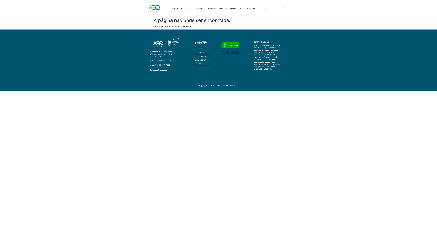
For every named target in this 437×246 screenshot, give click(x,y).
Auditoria (199, 8)
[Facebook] (228, 52)
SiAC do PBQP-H (201, 60)
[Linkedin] (232, 52)
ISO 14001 (201, 52)
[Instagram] (223, 52)
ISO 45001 (202, 56)
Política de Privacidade (158, 70)
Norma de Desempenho (228, 8)
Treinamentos (211, 8)
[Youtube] (237, 52)
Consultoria (185, 8)
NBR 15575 (201, 64)
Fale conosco (252, 8)
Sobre (173, 8)
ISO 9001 (201, 48)
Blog (242, 8)
